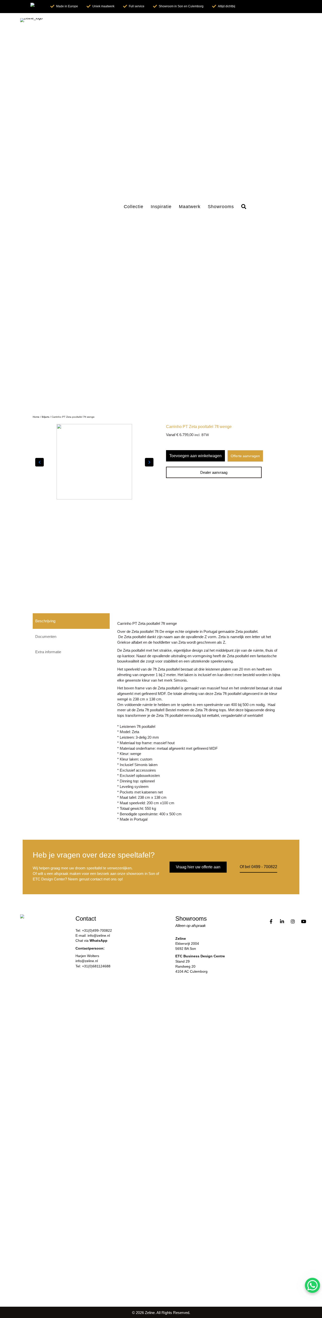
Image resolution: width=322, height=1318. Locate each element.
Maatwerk (189, 206)
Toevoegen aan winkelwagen (195, 456)
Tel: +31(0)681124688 (92, 966)
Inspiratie (161, 206)
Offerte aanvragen (245, 456)
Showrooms (221, 206)
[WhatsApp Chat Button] (312, 1285)
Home (36, 416)
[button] (245, 207)
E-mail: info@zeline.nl (92, 935)
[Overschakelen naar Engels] (36, 6)
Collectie (133, 206)
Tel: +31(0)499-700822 (93, 930)
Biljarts (45, 416)
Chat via (91, 940)
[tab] (71, 621)
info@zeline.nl (86, 961)
